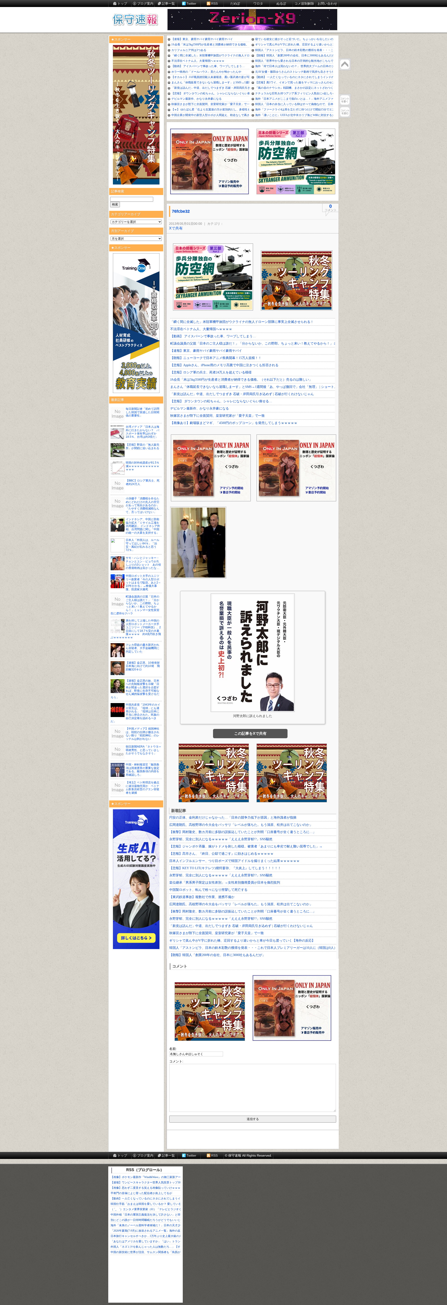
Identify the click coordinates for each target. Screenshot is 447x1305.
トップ (122, 3)
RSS (214, 3)
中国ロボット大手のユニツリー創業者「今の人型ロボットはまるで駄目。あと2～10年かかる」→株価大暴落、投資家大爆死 (143, 582)
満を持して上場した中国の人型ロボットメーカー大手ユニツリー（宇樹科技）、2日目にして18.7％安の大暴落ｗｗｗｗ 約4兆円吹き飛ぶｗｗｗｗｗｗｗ (136, 629)
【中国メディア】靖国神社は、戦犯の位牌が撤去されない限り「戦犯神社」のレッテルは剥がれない (142, 733)
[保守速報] (135, 20)
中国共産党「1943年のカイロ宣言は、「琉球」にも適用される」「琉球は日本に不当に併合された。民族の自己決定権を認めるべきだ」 (135, 713)
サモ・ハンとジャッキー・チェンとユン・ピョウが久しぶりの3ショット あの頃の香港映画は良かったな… (143, 563)
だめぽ (235, 3)
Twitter (191, 3)
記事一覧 (168, 3)
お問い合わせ (327, 3)
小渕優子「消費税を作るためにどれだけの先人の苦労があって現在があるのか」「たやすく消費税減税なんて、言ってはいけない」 (142, 505)
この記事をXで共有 (250, 733)
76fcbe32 (181, 211)
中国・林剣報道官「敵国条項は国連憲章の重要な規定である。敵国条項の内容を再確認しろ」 (142, 769)
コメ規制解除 (304, 3)
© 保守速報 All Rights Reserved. (248, 1155)
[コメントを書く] (345, 100)
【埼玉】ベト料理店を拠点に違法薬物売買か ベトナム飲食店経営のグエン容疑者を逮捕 (142, 787)
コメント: (176, 1061)
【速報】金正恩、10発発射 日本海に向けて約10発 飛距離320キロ (144, 666)
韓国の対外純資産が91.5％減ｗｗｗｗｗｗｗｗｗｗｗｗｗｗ (142, 466)
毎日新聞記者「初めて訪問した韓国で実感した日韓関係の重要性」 (142, 412)
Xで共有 (176, 228)
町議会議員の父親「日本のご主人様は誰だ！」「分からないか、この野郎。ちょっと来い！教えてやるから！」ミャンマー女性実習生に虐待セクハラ (135, 605)
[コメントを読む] (345, 112)
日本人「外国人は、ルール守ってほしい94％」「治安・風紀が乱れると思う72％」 (142, 545)
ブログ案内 (145, 3)
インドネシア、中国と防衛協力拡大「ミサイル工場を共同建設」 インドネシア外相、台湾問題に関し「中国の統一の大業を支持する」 (143, 526)
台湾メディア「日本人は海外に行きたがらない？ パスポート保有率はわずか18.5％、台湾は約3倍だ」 (142, 431)
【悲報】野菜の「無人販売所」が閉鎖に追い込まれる (142, 446)
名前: (173, 1049)
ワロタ (258, 3)
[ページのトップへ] (345, 64)
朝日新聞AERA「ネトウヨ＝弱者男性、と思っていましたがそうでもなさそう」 (143, 750)
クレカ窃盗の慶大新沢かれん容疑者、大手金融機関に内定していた (142, 648)
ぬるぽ (281, 3)
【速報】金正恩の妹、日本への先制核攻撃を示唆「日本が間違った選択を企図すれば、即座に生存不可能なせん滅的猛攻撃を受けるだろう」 (135, 689)
